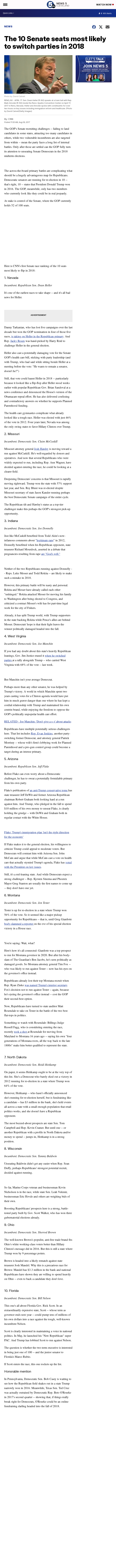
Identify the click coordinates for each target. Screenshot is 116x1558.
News (8, 26)
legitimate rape (45, 540)
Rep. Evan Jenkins (42, 733)
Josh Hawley (41, 449)
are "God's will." (50, 554)
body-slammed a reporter (19, 924)
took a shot (21, 1031)
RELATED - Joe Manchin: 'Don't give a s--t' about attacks (37, 721)
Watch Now (104, 4)
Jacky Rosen (17, 341)
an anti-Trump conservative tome (49, 790)
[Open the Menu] (5, 4)
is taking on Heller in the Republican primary (37, 336)
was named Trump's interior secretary (46, 985)
